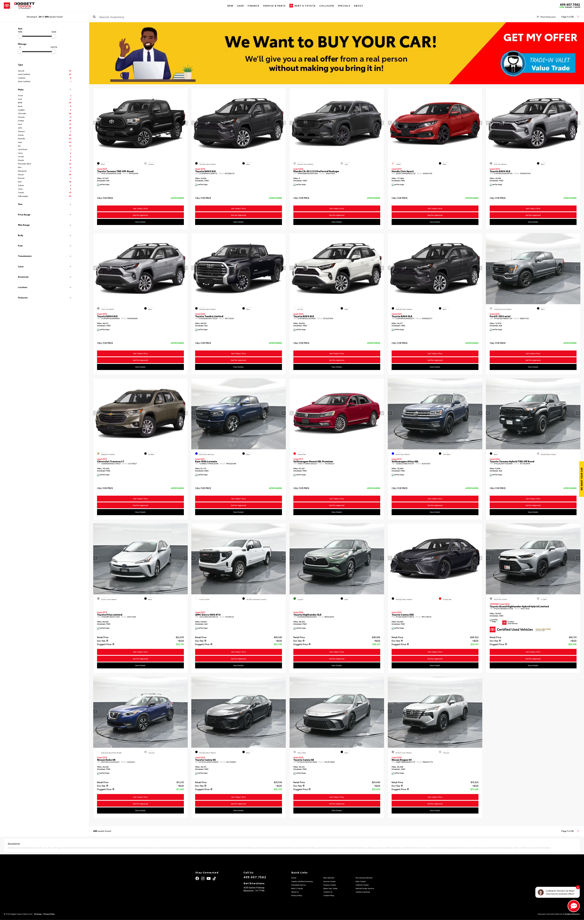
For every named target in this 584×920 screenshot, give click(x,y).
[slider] (20, 36)
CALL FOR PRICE (105, 198)
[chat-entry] (574, 906)
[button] (185, 123)
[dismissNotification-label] (578, 887)
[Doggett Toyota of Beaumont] (24, 5)
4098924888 (177, 197)
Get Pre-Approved (140, 215)
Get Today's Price (140, 208)
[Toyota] (7, 5)
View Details (140, 222)
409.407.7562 (570, 4)
